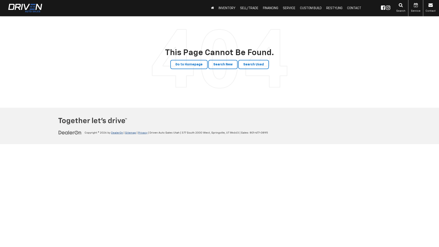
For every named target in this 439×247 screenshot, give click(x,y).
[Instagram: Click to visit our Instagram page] (388, 8)
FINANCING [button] (270, 8)
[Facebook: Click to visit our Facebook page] (383, 8)
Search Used (253, 64)
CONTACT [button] (354, 8)
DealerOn (117, 133)
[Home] (212, 8)
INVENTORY (227, 8)
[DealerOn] (70, 132)
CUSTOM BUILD (311, 8)
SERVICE (289, 8)
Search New (223, 64)
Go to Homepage (189, 64)
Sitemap (130, 133)
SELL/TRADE (249, 8)
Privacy (142, 133)
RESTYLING (334, 8)
